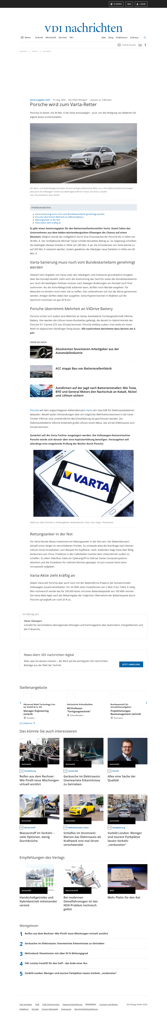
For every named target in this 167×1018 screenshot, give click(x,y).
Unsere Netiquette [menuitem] (50, 1009)
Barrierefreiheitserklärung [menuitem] (86, 1009)
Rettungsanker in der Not (47, 219)
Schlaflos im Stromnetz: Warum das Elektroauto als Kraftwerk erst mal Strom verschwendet (82, 839)
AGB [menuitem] (37, 1004)
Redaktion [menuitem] (24, 1009)
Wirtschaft (51, 37)
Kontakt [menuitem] (35, 1009)
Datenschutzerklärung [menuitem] (72, 1004)
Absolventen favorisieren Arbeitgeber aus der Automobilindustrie (87, 351)
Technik (39, 37)
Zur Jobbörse (26, 723)
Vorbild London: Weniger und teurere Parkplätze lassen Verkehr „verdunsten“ (125, 839)
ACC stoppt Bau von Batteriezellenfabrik (84, 368)
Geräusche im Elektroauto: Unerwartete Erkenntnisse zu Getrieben (82, 780)
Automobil (47, 51)
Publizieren (122, 37)
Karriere (63, 37)
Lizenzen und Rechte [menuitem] (108, 1004)
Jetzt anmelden (131, 664)
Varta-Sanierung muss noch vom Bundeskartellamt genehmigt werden (70, 214)
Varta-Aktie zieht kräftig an (48, 222)
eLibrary (134, 37)
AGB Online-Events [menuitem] (50, 1004)
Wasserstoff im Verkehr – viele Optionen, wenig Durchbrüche (37, 837)
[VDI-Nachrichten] (83, 28)
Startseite (23, 51)
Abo (129, 4)
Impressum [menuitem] (66, 1009)
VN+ (72, 37)
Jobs (104, 37)
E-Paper (118, 4)
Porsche (34, 410)
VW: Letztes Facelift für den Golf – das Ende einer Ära (56, 963)
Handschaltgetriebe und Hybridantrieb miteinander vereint (38, 901)
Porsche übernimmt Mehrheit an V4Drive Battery (59, 217)
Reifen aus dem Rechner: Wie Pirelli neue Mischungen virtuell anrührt (39, 780)
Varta (89, 410)
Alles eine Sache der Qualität (122, 778)
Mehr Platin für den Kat (124, 897)
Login (143, 4)
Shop (110, 37)
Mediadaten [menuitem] (90, 1004)
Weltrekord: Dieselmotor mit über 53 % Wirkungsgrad (56, 953)
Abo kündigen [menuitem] (26, 1004)
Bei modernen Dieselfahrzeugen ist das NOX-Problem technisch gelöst (81, 903)
